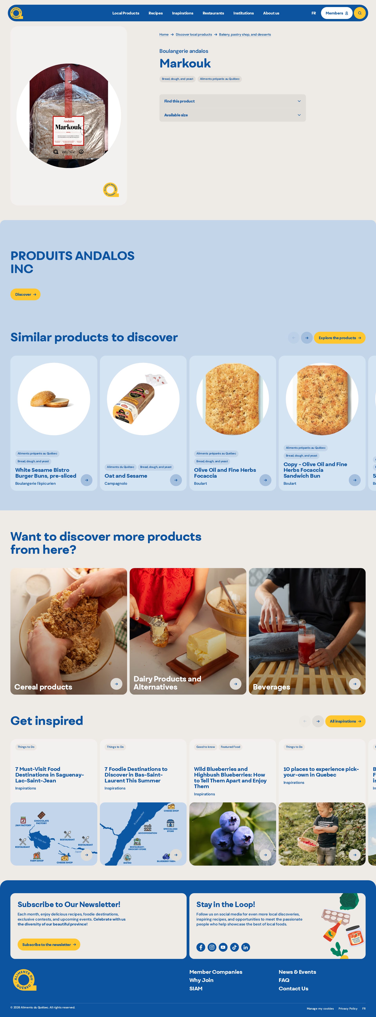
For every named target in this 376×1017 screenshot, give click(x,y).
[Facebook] (200, 947)
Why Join (201, 980)
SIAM (195, 988)
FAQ (284, 980)
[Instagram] (212, 947)
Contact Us (293, 988)
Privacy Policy (348, 1009)
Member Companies (215, 971)
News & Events (297, 971)
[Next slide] (307, 338)
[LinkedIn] (245, 947)
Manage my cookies (320, 1009)
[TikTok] (234, 947)
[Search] (360, 13)
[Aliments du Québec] (16, 13)
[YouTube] (223, 947)
